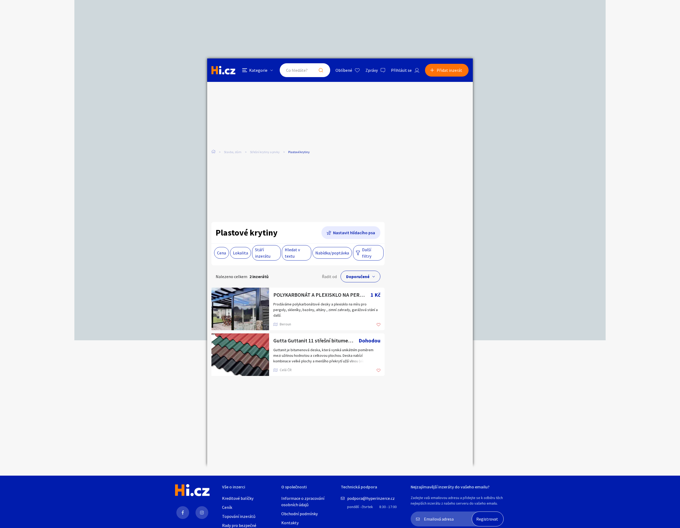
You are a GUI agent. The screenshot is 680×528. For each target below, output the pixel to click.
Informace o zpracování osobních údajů (302, 501)
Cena (221, 252)
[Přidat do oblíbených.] (378, 325)
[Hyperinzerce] (223, 70)
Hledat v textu (292, 253)
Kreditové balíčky (237, 498)
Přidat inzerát (449, 70)
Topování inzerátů (239, 516)
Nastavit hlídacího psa (354, 232)
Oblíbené (343, 70)
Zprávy (372, 70)
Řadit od (329, 276)
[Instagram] (202, 512)
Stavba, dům (232, 152)
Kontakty (290, 522)
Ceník (227, 507)
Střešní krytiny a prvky (265, 152)
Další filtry (366, 253)
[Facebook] (182, 512)
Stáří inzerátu (262, 253)
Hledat (321, 70)
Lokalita (240, 252)
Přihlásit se (401, 70)
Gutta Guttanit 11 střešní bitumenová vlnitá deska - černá (316, 340)
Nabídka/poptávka (332, 252)
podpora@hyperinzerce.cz (371, 498)
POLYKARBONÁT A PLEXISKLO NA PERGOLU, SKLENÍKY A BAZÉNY (322, 294)
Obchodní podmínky (299, 513)
